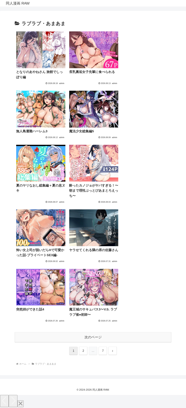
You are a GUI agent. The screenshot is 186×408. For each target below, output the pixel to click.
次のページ (93, 337)
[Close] (20, 403)
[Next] (13, 401)
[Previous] (4, 401)
